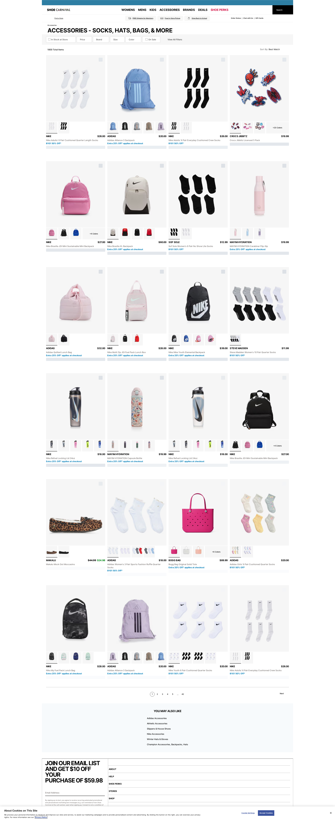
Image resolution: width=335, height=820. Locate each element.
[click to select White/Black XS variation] (174, 658)
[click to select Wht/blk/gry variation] (235, 339)
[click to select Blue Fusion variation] (112, 127)
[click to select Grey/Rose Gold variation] (137, 127)
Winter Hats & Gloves (157, 739)
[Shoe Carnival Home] (58, 10)
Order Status (236, 18)
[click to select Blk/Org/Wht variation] (174, 339)
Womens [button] (128, 10)
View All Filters (175, 39)
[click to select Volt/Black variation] (87, 446)
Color (131, 39)
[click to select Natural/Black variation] (63, 446)
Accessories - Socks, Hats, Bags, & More (110, 30)
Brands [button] (189, 10)
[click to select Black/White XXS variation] (186, 658)
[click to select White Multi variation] (247, 551)
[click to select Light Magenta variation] (210, 339)
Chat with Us (248, 18)
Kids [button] (153, 10)
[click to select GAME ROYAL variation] (76, 658)
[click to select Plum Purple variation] (160, 127)
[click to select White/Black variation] (51, 127)
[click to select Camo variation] (51, 658)
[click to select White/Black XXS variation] (210, 658)
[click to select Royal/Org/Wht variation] (186, 339)
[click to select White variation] (186, 233)
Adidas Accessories (157, 718)
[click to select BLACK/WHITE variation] (137, 233)
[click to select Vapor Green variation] (88, 658)
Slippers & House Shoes (159, 728)
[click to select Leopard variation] (51, 551)
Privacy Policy (41, 817)
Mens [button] (142, 10)
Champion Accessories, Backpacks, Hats (167, 744)
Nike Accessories (155, 734)
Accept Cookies (266, 813)
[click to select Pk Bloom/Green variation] (63, 658)
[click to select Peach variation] (198, 551)
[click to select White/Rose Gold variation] (113, 551)
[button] (55, 18)
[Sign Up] (102, 793)
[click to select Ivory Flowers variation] (113, 446)
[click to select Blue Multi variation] (149, 551)
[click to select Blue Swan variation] (125, 446)
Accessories (52, 25)
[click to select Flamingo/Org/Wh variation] (198, 339)
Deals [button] (202, 10)
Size (115, 39)
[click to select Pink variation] (235, 233)
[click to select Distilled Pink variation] (51, 339)
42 (183, 694)
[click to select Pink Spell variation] (75, 446)
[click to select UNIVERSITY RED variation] (149, 233)
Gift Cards (259, 18)
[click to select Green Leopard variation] (137, 446)
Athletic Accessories (157, 723)
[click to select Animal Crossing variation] (259, 127)
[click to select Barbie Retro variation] (247, 127)
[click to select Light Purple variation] (259, 233)
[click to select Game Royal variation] (76, 233)
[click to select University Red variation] (137, 339)
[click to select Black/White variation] (63, 127)
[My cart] (268, 9)
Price (82, 39)
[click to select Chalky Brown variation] (148, 127)
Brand (99, 39)
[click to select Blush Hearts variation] (149, 446)
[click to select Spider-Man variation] (235, 127)
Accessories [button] (170, 10)
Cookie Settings (248, 813)
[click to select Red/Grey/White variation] (137, 551)
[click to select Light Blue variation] (247, 233)
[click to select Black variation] (124, 127)
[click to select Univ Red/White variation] (125, 233)
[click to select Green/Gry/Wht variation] (235, 551)
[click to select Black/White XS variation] (198, 658)
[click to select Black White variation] (125, 339)
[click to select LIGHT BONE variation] (113, 233)
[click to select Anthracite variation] (51, 446)
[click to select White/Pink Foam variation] (113, 339)
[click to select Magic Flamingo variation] (51, 233)
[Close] (331, 813)
